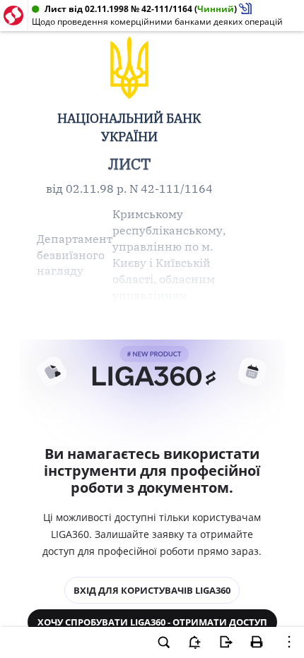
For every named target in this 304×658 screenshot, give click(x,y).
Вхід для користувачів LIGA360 (152, 590)
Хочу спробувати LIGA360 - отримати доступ (152, 622)
